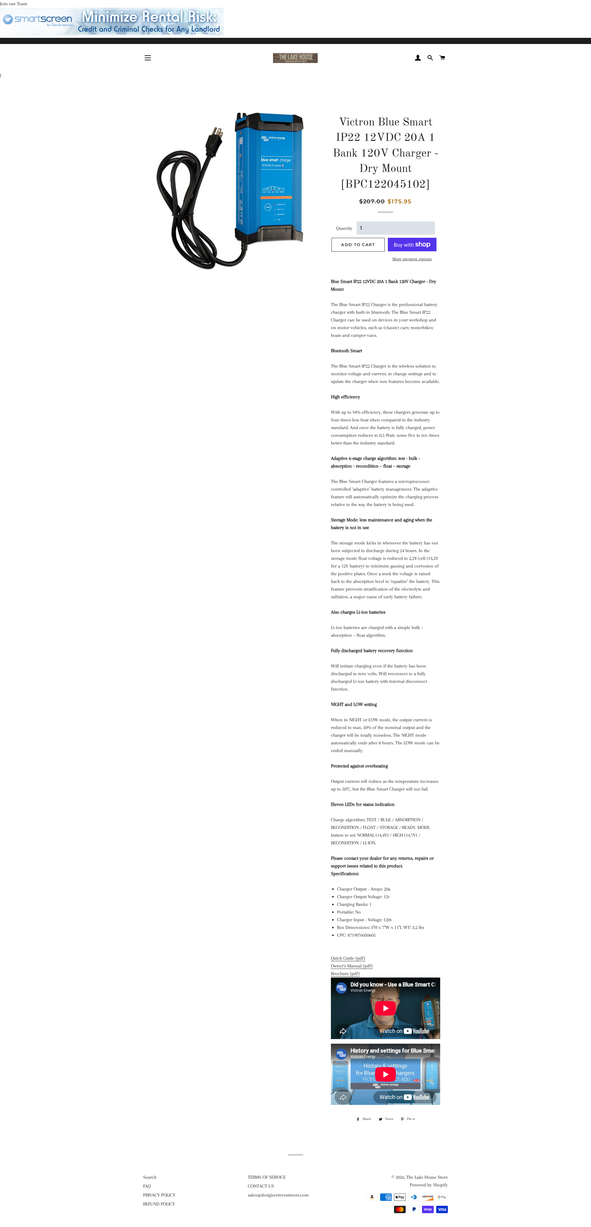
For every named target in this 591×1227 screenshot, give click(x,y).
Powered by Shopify (429, 1185)
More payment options (412, 259)
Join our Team (13, 3)
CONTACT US (261, 1186)
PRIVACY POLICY (159, 1195)
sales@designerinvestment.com (278, 1195)
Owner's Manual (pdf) (352, 966)
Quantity (344, 228)
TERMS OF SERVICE (267, 1177)
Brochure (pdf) (345, 973)
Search (149, 1177)
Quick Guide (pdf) (348, 958)
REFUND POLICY (159, 1204)
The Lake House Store (427, 1177)
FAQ (147, 1186)
